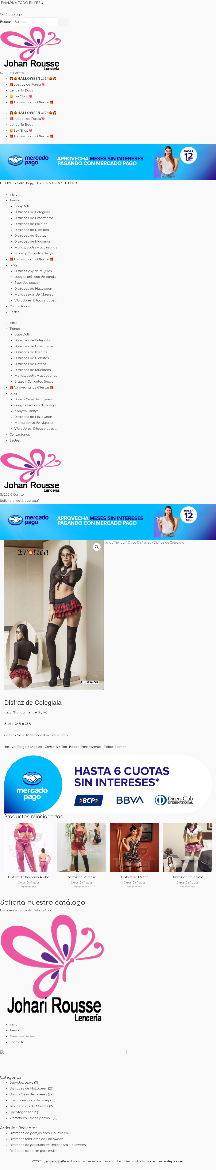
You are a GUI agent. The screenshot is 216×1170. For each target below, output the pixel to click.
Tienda (14, 200)
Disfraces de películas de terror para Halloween (47, 1145)
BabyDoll (21, 206)
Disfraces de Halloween (33, 288)
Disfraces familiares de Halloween (36, 1139)
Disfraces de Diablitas (31, 230)
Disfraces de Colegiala (32, 212)
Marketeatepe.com (167, 1161)
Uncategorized (21, 1112)
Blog (13, 265)
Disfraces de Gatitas (30, 235)
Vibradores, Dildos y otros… (35, 300)
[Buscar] (63, 22)
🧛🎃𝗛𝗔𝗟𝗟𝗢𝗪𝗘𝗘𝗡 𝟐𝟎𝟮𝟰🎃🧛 (33, 78)
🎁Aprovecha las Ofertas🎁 (31, 102)
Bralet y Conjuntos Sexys (33, 253)
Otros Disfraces (139, 542)
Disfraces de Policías (30, 224)
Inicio (13, 194)
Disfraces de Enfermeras (34, 218)
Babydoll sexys (26, 283)
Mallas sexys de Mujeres (33, 294)
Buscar (5, 22)
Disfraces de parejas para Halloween (38, 1133)
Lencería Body (21, 90)
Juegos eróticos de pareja (35, 277)
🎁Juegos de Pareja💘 (27, 84)
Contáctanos (19, 306)
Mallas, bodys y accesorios (35, 247)
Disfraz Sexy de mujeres (33, 271)
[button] (97, 547)
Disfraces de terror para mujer (33, 1151)
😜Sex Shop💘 (20, 96)
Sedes (14, 312)
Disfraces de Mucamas (32, 241)
